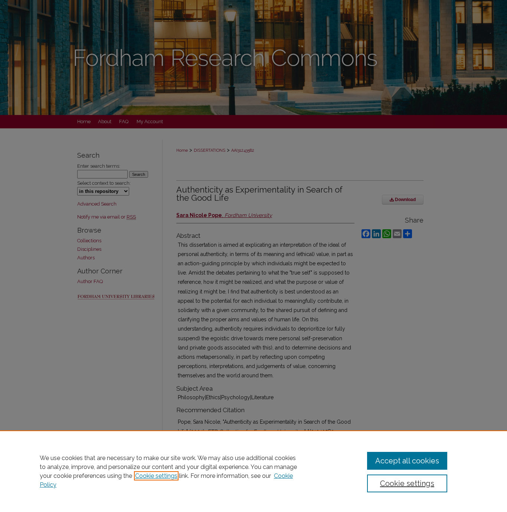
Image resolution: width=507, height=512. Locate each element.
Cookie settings (156, 475)
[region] (253, 471)
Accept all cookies (407, 460)
